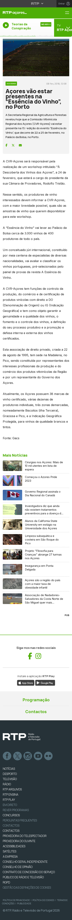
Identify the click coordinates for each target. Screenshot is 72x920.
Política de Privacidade (16, 900)
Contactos (36, 711)
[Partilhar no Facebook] (6, 145)
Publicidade (24, 903)
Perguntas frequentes (20, 820)
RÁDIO (7, 784)
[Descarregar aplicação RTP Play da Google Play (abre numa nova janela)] (45, 682)
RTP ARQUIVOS (12, 789)
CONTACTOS (11, 831)
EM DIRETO (10, 805)
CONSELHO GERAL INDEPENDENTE (25, 862)
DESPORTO (10, 774)
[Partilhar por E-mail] (20, 145)
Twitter (17, 756)
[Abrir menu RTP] (36, 3)
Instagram (27, 756)
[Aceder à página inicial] (24, 12)
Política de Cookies (43, 900)
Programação (36, 700)
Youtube (38, 756)
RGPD (6, 882)
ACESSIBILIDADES (14, 846)
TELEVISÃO (10, 779)
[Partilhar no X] (13, 145)
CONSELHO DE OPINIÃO (17, 867)
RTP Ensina (10, 794)
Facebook (7, 756)
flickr (48, 756)
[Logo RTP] (21, 737)
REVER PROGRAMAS (16, 810)
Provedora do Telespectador (25, 836)
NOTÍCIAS (9, 769)
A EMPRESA (10, 856)
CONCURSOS (11, 815)
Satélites (9, 851)
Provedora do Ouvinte (19, 841)
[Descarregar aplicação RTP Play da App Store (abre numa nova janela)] (26, 682)
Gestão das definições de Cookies (27, 887)
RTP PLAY (9, 800)
